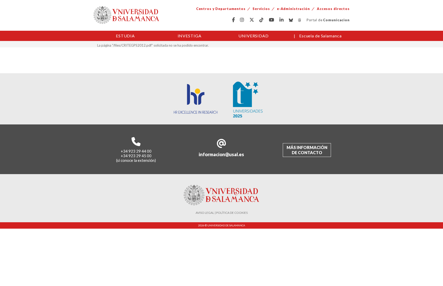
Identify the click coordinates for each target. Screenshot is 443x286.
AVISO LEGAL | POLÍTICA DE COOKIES (222, 213)
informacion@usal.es (221, 154)
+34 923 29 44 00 (136, 151)
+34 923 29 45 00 (136, 155)
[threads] (299, 20)
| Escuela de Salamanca (318, 35)
